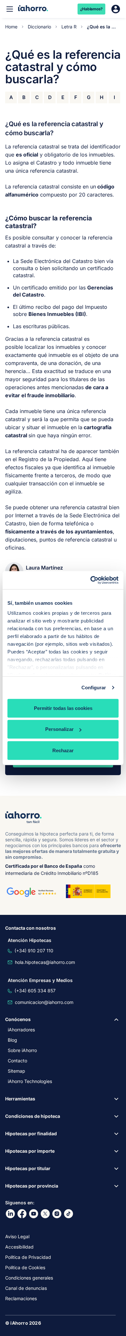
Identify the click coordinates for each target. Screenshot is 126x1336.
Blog (12, 1040)
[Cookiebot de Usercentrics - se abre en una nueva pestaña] (91, 580)
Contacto (17, 1060)
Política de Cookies (25, 1267)
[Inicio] (33, 9)
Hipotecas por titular (27, 1168)
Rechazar (63, 750)
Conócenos (18, 1019)
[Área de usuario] (115, 9)
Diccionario (39, 26)
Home (11, 26)
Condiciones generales (29, 1277)
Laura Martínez (44, 567)
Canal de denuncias (26, 1288)
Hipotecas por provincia (31, 1186)
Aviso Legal (17, 1236)
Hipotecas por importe (30, 1151)
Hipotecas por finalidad (31, 1133)
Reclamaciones (21, 1298)
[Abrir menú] (9, 9)
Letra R (69, 26)
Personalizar (59, 729)
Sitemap (16, 1071)
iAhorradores (21, 1029)
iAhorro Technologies (30, 1081)
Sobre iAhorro (22, 1050)
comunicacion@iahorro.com (44, 1002)
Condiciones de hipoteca (32, 1116)
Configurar (93, 687)
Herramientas (20, 1098)
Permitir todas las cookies (63, 708)
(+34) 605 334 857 (35, 990)
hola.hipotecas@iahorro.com (45, 962)
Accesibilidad (19, 1247)
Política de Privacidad (28, 1257)
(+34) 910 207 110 (34, 950)
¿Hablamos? (91, 8)
